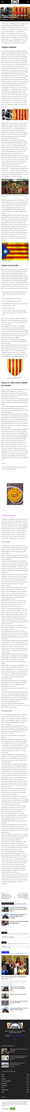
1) (24, 389)
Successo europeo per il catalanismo (13, 977)
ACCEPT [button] (12, 1108)
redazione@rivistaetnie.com (18, 1035)
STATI (6, 5)
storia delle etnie (19, 12)
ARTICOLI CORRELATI (7, 903)
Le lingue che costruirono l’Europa (18, 994)
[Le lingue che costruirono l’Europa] (5, 996)
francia (9, 5)
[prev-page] (2, 928)
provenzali (10, 12)
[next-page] (5, 928)
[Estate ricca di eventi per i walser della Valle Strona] (5, 923)
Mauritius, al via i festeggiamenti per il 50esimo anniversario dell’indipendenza (6, 896)
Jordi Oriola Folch (4, 978)
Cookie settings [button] (5, 1108)
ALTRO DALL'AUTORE (20, 903)
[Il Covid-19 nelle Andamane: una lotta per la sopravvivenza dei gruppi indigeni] (5, 1057)
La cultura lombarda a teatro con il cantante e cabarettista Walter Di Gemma (23, 896)
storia (14, 12)
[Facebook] (15, 1039)
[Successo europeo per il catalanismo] (15, 965)
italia (6, 12)
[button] (2, 2)
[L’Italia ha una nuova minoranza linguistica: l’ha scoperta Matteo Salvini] (5, 909)
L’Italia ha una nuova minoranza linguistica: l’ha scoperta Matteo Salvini (18, 909)
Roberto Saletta (5, 19)
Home (2, 5)
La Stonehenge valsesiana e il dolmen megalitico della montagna (17, 916)
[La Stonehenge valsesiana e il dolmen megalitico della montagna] (5, 916)
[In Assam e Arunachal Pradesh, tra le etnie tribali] (5, 1050)
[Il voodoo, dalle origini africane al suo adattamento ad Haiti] (5, 1003)
